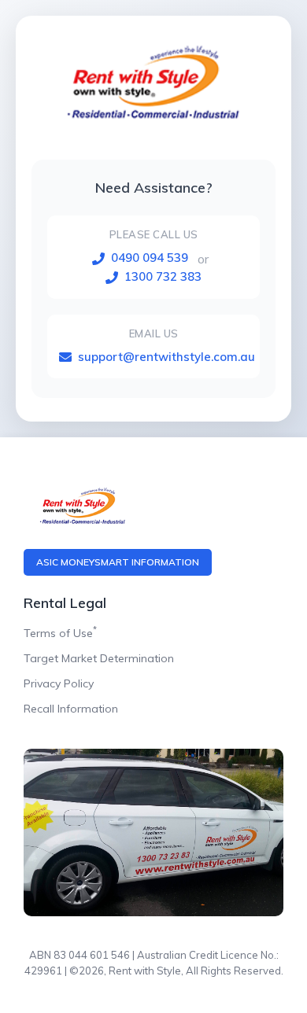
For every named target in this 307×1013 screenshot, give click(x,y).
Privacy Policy (59, 683)
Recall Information (71, 709)
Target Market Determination (99, 658)
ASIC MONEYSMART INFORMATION (117, 562)
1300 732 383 (163, 276)
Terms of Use (60, 633)
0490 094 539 (149, 257)
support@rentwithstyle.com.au (166, 356)
